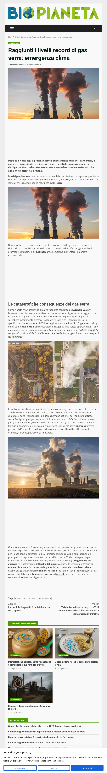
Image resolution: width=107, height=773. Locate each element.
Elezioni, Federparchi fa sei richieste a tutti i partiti (29, 607)
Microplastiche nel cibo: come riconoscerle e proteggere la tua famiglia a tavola (30, 643)
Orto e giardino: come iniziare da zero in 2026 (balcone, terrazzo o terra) (44, 726)
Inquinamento (14, 43)
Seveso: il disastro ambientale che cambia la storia (30, 687)
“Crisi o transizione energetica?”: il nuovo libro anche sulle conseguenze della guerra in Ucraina (78, 608)
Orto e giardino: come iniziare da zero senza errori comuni (37, 748)
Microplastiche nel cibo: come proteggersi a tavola (77, 643)
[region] (53, 760)
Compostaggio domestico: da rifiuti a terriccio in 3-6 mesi (37, 742)
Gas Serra (33, 598)
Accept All (87, 768)
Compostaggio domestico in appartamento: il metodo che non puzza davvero (46, 731)
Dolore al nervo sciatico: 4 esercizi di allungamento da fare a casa (41, 737)
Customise (20, 768)
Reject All (53, 768)
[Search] (95, 28)
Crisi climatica (20, 598)
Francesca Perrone (17, 64)
